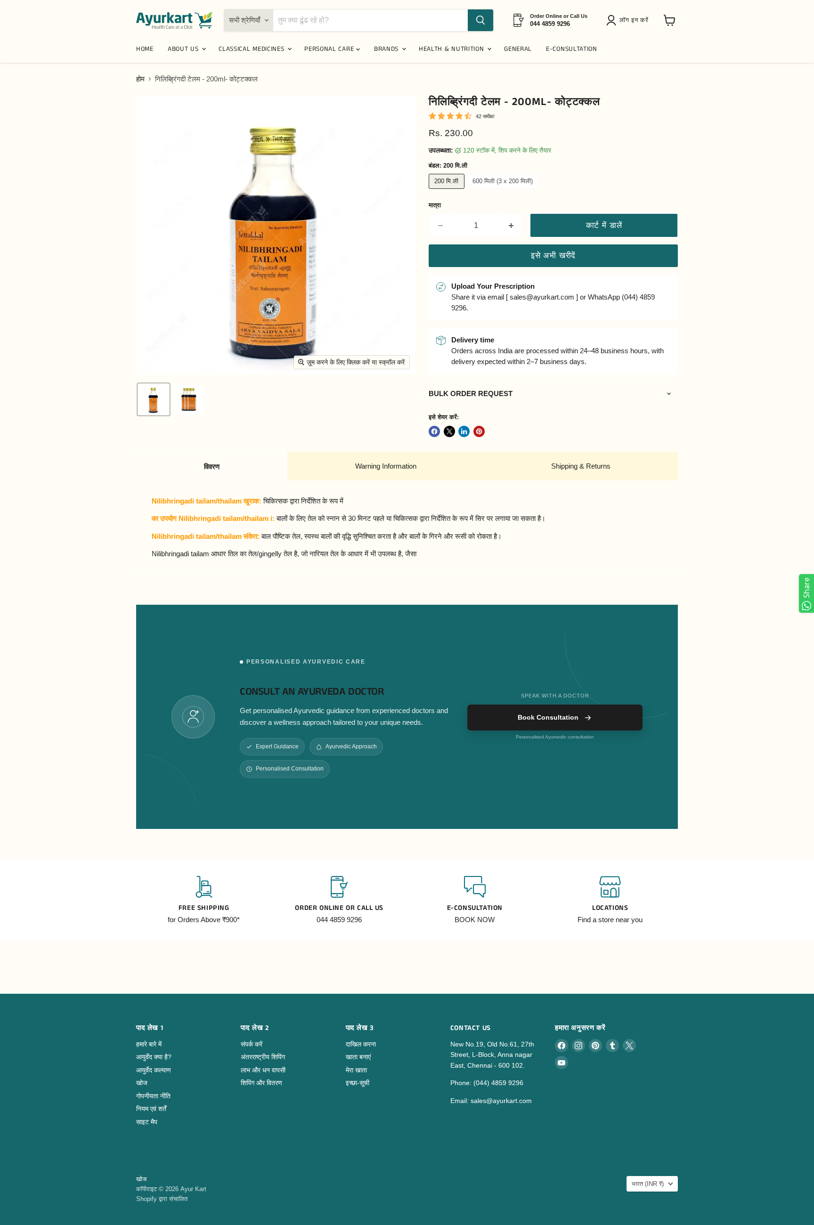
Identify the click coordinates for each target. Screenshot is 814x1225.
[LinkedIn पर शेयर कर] (464, 431)
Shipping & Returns (580, 466)
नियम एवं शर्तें (151, 1108)
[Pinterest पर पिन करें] (479, 431)
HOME (145, 49)
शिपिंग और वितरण (261, 1083)
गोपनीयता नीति (153, 1096)
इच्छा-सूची (357, 1083)
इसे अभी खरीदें (553, 255)
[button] (629, 20)
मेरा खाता (356, 1070)
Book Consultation (548, 717)
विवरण (212, 466)
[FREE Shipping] (204, 900)
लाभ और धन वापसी (263, 1070)
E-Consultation (571, 49)
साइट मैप (146, 1122)
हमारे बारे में (149, 1044)
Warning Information (385, 466)
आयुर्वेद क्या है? (153, 1057)
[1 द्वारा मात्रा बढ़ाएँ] (511, 225)
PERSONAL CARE (330, 49)
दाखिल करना (361, 1044)
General (518, 49)
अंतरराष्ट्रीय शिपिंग (263, 1057)
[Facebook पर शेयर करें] (434, 431)
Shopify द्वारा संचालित (161, 1198)
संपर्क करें (251, 1044)
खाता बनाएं (358, 1057)
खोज (141, 1083)
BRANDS (387, 49)
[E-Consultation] (475, 900)
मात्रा (435, 205)
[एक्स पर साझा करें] (449, 431)
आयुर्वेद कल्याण (153, 1070)
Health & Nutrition (452, 49)
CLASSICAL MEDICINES (252, 49)
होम (140, 79)
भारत (648, 1183)
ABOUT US (184, 49)
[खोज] (480, 20)
